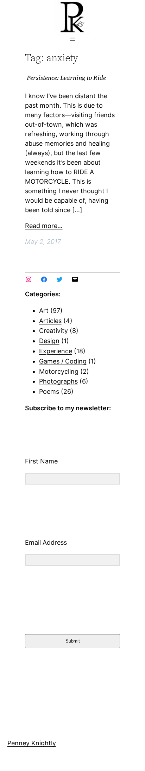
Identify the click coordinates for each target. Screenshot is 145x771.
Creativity (53, 330)
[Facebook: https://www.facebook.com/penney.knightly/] (44, 279)
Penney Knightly (31, 743)
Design (49, 341)
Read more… (44, 225)
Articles (50, 320)
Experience (55, 351)
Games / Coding (63, 361)
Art (44, 310)
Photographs (58, 381)
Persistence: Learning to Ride (66, 78)
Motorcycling (58, 371)
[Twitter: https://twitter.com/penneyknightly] (59, 279)
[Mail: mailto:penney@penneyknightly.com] (74, 279)
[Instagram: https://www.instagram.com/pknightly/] (28, 279)
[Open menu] (72, 39)
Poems (49, 391)
